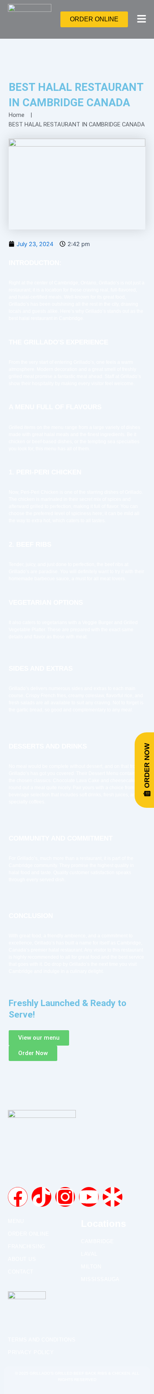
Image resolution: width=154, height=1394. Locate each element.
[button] (139, 19)
